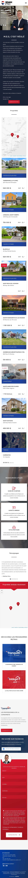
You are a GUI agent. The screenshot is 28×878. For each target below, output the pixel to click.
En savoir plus (6, 730)
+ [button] (3, 119)
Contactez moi (14, 101)
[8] (12, 136)
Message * (4, 797)
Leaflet (11, 155)
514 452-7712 (4, 20)
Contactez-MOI (13, 834)
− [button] (3, 121)
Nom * (3, 777)
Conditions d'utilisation (15, 873)
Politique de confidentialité (10, 827)
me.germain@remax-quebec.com (7, 23)
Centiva (17, 876)
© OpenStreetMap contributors (21, 155)
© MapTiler (14, 155)
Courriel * (4, 784)
